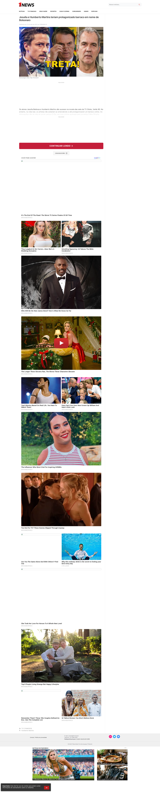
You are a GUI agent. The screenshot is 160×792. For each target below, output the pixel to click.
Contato (32, 737)
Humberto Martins (27, 730)
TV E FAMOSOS (32, 11)
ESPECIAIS (94, 11)
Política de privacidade (41, 737)
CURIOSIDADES (76, 11)
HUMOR (86, 11)
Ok (46, 787)
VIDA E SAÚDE (43, 11)
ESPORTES (53, 11)
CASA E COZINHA (64, 11)
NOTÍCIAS (22, 11)
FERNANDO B (43, 24)
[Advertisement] (61, 95)
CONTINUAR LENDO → (61, 146)
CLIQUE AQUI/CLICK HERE (83, 739)
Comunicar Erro (60, 153)
